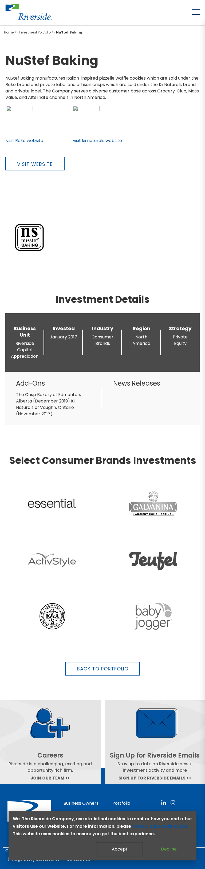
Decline (169, 849)
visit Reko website (24, 140)
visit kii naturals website (97, 140)
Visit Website (35, 164)
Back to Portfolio (102, 668)
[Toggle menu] (196, 12)
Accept (120, 849)
